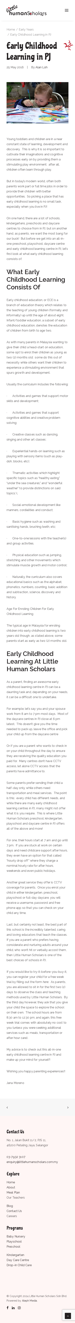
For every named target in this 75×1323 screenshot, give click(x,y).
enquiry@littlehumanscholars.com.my (32, 1162)
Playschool (14, 1241)
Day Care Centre (18, 1260)
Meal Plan (13, 1192)
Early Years (26, 29)
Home (11, 29)
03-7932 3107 (16, 1157)
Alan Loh (41, 67)
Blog (10, 1206)
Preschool (13, 1246)
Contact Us (14, 1211)
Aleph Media (29, 1300)
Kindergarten (15, 1255)
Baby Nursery (16, 1236)
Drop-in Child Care (19, 1265)
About (11, 1187)
